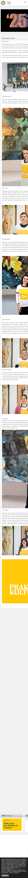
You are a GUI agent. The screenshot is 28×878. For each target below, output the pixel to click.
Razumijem (5, 875)
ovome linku (24, 867)
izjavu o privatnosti (18, 868)
